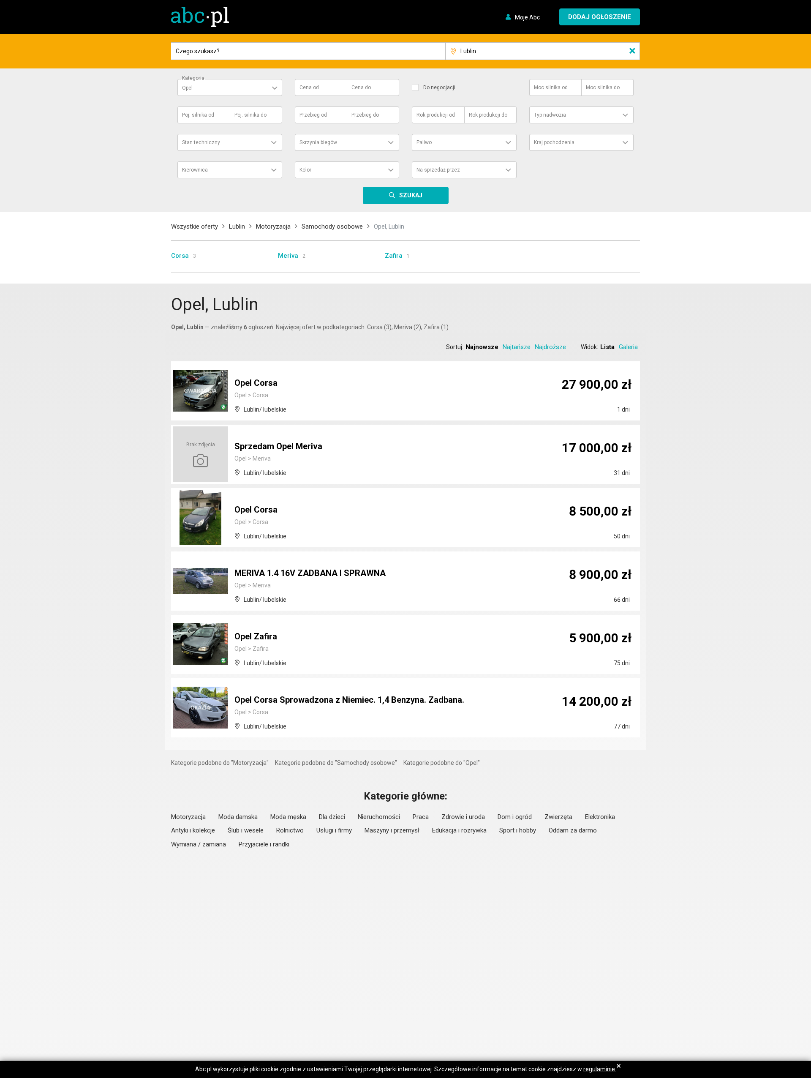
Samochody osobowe (332, 226)
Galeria (628, 347)
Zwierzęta (558, 817)
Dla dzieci (332, 817)
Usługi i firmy (334, 830)
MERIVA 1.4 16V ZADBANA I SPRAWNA (310, 573)
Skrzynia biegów (318, 142)
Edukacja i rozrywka (459, 830)
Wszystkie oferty (194, 226)
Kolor (305, 170)
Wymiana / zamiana (198, 844)
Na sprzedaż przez (438, 170)
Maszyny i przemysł (392, 830)
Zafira (394, 255)
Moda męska (288, 817)
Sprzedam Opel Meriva (278, 446)
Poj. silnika (198, 115)
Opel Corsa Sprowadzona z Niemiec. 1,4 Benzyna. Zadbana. (349, 700)
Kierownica (195, 170)
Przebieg (313, 115)
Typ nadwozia (550, 115)
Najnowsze (481, 347)
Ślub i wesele (246, 830)
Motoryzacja (273, 226)
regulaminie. (599, 1069)
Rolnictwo (290, 830)
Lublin (237, 226)
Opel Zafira (255, 636)
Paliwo (424, 142)
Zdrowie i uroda (463, 817)
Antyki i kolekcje (193, 830)
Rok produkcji (435, 115)
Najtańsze (517, 347)
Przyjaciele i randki (264, 844)
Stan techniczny (201, 142)
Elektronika (600, 817)
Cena (309, 87)
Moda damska (238, 817)
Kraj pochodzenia (554, 142)
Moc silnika (551, 87)
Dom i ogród (515, 817)
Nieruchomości (379, 817)
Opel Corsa (256, 383)
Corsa (180, 255)
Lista (607, 347)
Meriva (288, 255)
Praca (421, 817)
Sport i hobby (517, 830)
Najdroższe (550, 347)
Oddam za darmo (573, 830)
